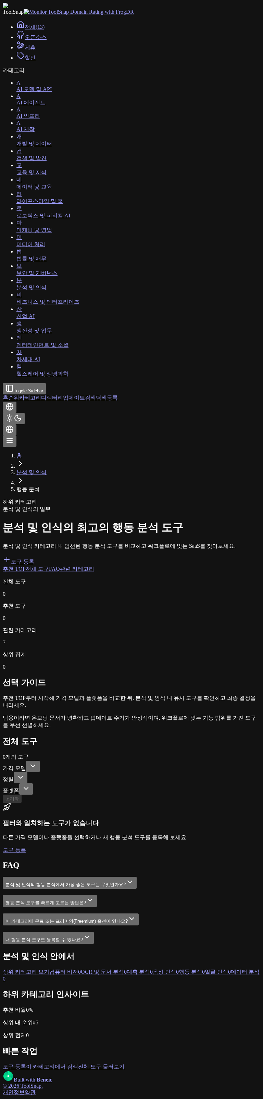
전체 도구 (37, 569)
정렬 (8, 779)
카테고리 (30, 398)
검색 (90, 398)
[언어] (9, 407)
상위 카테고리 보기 (26, 972)
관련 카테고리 (77, 569)
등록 (112, 398)
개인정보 (14, 1092)
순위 (13, 398)
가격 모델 (14, 768)
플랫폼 (11, 791)
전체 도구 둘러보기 (101, 1067)
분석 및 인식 (31, 472)
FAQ (54, 569)
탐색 (101, 398)
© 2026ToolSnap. (23, 1086)
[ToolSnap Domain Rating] (79, 12)
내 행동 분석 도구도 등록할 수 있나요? (44, 939)
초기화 (12, 798)
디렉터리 (52, 398)
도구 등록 (22, 562)
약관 (30, 1092)
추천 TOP (14, 569)
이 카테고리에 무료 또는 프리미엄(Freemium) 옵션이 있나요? (66, 921)
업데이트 (74, 398)
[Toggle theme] (14, 418)
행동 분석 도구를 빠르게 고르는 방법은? (45, 902)
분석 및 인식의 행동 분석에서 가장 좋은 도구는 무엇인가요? (65, 884)
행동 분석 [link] (28, 489)
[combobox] (33, 766)
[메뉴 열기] (9, 441)
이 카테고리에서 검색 (52, 1067)
